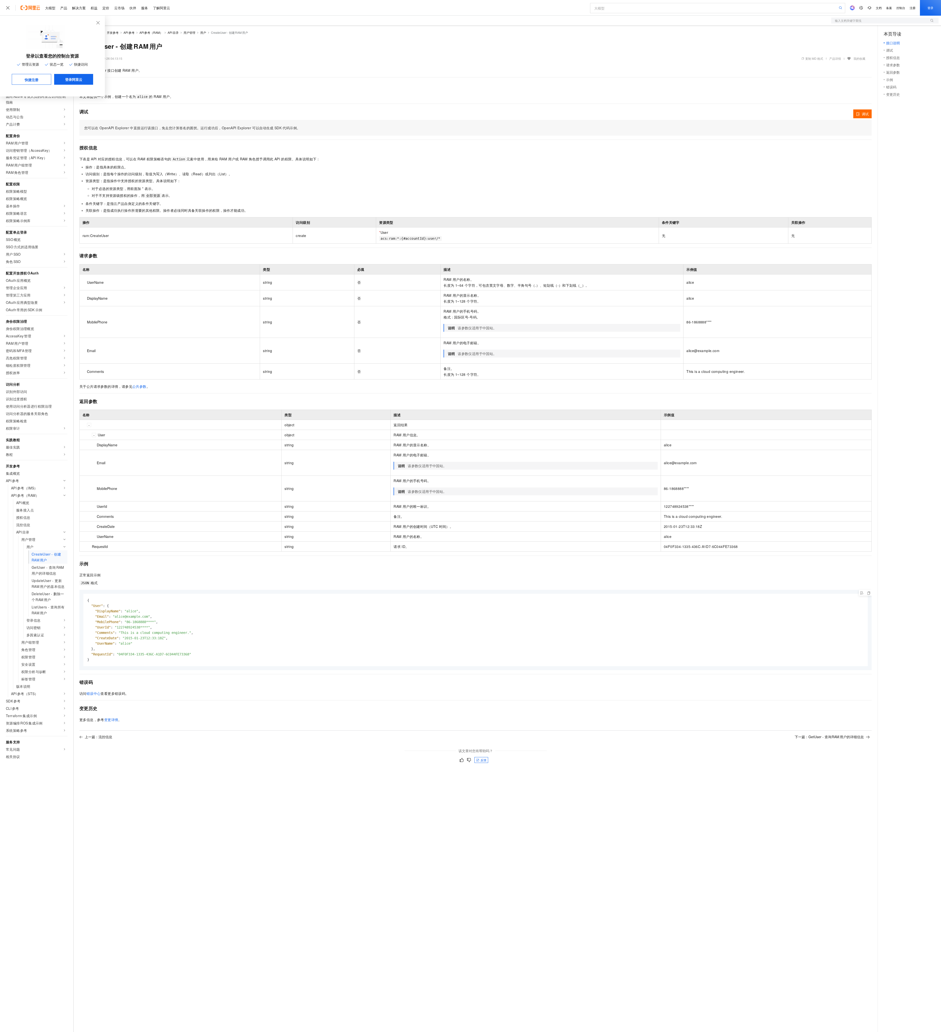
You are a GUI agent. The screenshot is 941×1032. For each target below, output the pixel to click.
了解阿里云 (161, 7)
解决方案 (79, 7)
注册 (913, 8)
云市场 (119, 7)
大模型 (50, 7)
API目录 (173, 32)
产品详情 (835, 58)
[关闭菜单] (8, 8)
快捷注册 (31, 79)
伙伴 (132, 7)
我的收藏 (859, 58)
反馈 (483, 760)
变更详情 (111, 719)
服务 (144, 7)
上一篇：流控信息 (98, 736)
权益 (94, 7)
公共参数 (139, 386)
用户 (203, 32)
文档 (879, 8)
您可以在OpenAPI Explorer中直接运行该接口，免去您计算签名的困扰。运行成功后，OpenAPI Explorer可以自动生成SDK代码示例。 (192, 127)
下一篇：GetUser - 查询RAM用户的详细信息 (829, 736)
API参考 (129, 32)
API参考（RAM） (151, 32)
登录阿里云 (73, 79)
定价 (105, 7)
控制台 (900, 8)
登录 (930, 8)
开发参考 (113, 32)
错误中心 (94, 693)
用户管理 (189, 32)
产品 (63, 7)
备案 (889, 8)
